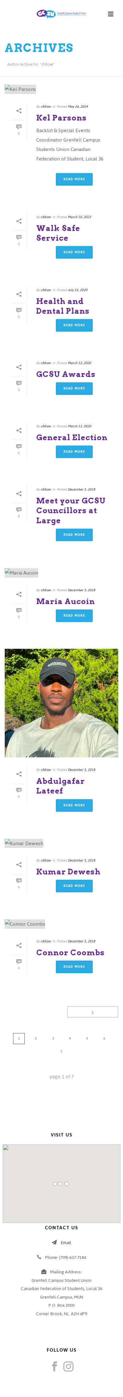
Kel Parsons (61, 117)
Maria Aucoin (65, 601)
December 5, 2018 (81, 489)
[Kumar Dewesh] (61, 843)
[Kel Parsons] (61, 89)
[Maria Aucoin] (61, 573)
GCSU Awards (66, 374)
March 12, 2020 (79, 363)
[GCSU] (61, 14)
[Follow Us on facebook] (55, 1367)
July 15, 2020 (77, 290)
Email (66, 1242)
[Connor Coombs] (61, 924)
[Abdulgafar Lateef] (61, 703)
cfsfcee (46, 106)
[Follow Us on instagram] (68, 1367)
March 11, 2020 (79, 426)
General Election (72, 437)
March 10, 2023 (79, 217)
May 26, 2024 (78, 106)
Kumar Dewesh (68, 871)
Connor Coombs (70, 952)
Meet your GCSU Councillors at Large (71, 510)
